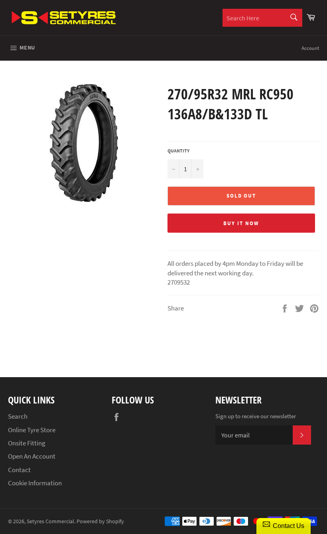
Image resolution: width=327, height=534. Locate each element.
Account (310, 48)
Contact (19, 469)
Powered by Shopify (100, 521)
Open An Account (31, 456)
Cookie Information (35, 483)
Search (18, 416)
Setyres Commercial (50, 521)
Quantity (178, 151)
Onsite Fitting (26, 443)
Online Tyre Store (31, 429)
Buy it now (241, 223)
